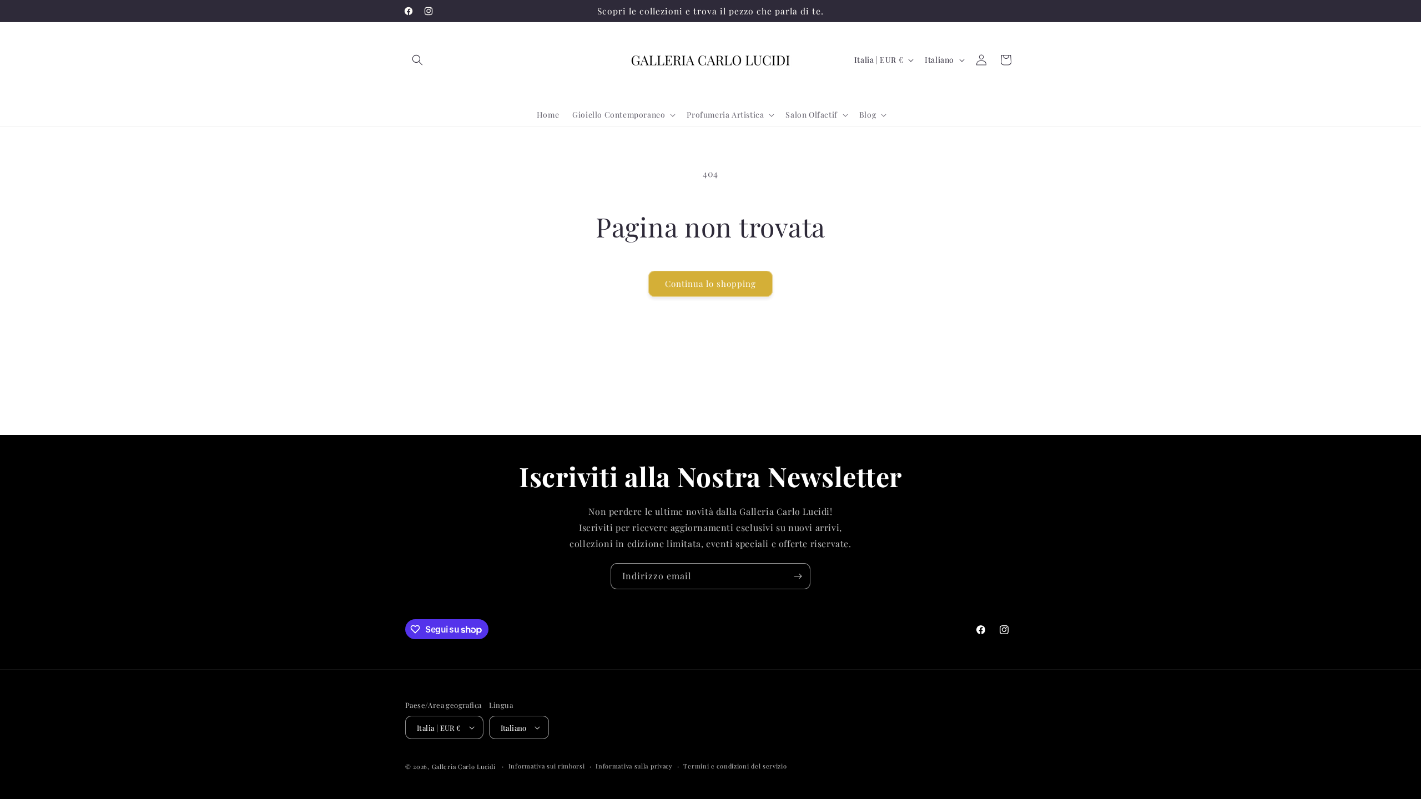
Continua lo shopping (710, 283)
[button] (417, 60)
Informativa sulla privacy (634, 766)
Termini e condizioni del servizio (735, 766)
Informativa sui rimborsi (546, 766)
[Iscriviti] (797, 576)
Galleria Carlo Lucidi (464, 766)
